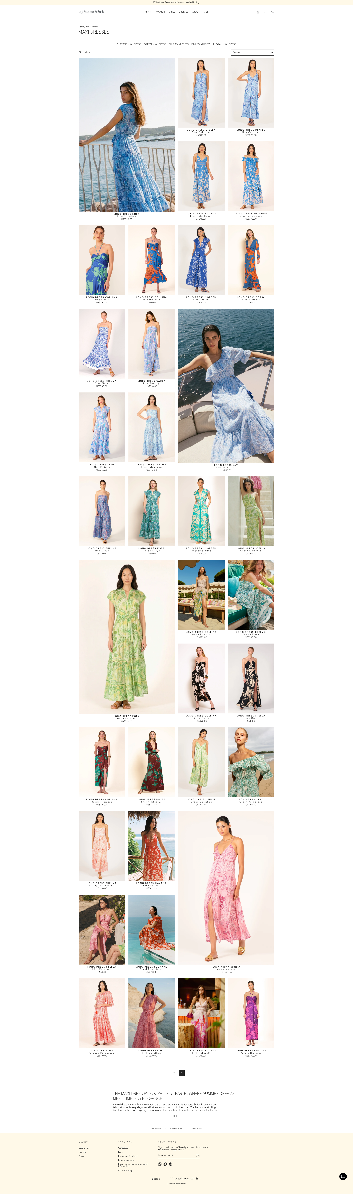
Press (81, 1156)
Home (81, 27)
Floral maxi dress (224, 44)
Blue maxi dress (179, 44)
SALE (206, 12)
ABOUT (195, 12)
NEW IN (148, 12)
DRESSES (183, 12)
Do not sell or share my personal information (133, 1165)
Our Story (83, 1152)
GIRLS (172, 12)
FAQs (120, 1152)
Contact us (123, 1148)
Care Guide (84, 1148)
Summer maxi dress (129, 44)
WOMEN (160, 12)
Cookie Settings (125, 1170)
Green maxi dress (155, 44)
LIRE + (176, 1116)
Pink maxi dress (201, 44)
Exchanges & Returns (128, 1156)
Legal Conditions (126, 1160)
